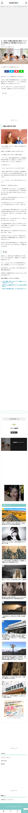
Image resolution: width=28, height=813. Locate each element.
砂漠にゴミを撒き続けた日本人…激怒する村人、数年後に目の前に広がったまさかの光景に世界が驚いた (13, 523)
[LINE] (21, 71)
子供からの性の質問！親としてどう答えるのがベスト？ (14, 288)
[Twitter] (11, 71)
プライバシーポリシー (6, 757)
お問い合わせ (4, 760)
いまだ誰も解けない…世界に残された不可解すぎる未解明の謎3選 (13, 616)
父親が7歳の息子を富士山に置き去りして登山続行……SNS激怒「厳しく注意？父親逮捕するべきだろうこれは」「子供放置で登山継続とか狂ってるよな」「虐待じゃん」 (14, 658)
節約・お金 (9, 6)
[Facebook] (6, 71)
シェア (10, 812)
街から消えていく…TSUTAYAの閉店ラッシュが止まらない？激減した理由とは (13, 696)
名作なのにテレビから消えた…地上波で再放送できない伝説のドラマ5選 (13, 542)
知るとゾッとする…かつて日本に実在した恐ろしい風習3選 (14, 579)
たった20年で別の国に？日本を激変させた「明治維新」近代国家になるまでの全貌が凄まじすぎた (14, 561)
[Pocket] (16, 71)
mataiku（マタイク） (17, 806)
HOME (3, 6)
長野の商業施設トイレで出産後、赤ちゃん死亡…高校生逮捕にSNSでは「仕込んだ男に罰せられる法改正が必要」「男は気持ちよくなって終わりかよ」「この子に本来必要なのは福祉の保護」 (14, 637)
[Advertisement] (14, 22)
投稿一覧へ (14, 432)
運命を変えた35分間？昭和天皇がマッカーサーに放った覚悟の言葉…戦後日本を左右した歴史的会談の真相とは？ (14, 598)
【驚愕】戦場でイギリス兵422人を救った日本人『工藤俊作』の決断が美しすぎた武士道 (13, 677)
